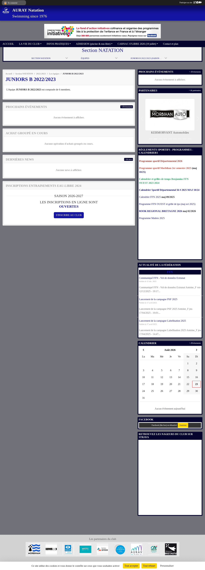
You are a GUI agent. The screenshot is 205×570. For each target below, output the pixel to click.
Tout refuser (149, 565)
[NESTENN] (85, 549)
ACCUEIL (8, 43)
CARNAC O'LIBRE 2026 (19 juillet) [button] (137, 43)
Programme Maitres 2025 (152, 218)
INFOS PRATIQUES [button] (58, 43)
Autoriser (183, 425)
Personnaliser (167, 565)
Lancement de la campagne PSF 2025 (158, 299)
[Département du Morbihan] (34, 549)
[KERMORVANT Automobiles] (51, 549)
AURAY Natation (28, 10)
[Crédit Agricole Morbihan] (154, 549)
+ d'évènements (126, 107)
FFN (170, 272)
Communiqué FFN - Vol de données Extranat (162, 278)
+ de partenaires (195, 90)
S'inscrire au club (69, 215)
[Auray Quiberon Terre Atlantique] (120, 549)
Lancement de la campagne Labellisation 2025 (162, 320)
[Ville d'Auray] (137, 549)
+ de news (128, 159)
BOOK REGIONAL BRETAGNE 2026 (160, 211)
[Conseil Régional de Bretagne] (171, 549)
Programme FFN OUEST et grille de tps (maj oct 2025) (167, 204)
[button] (142, 118)
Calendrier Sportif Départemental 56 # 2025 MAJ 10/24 (169, 190)
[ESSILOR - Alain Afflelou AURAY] (68, 549)
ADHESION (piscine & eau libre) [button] (93, 43)
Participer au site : (186, 2)
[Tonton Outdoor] (103, 549)
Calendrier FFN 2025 (150, 197)
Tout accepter (131, 565)
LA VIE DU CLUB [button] (29, 43)
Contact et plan (170, 43)
